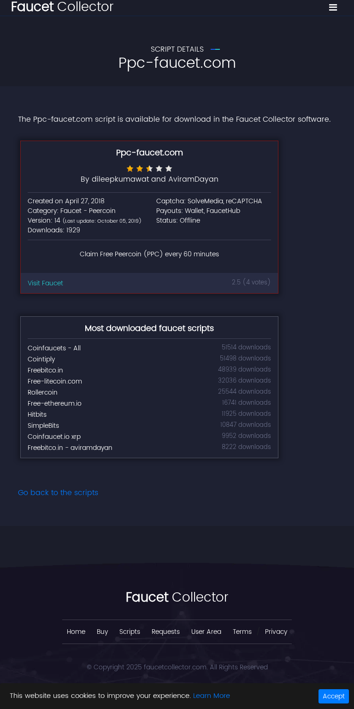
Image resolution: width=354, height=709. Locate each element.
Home (76, 631)
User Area (206, 631)
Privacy (276, 631)
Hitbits (37, 414)
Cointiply (41, 359)
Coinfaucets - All (54, 348)
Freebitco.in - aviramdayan (70, 448)
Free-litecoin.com (55, 381)
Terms (242, 631)
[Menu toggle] (333, 7)
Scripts (129, 631)
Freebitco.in (45, 370)
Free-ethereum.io (55, 403)
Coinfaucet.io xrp (54, 436)
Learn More (211, 696)
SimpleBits (43, 425)
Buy (102, 631)
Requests (166, 631)
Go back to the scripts (58, 493)
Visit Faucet (45, 283)
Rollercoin (43, 392)
